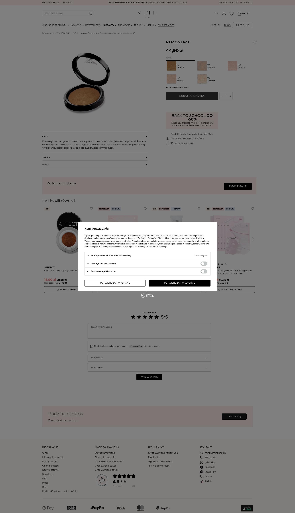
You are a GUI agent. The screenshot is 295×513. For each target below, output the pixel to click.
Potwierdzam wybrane (115, 283)
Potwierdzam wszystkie (179, 283)
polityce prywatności (121, 241)
